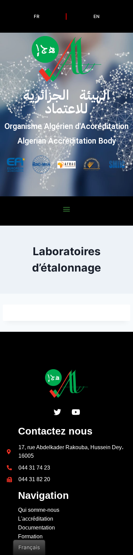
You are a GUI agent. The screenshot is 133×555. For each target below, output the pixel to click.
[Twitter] (57, 412)
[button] (66, 208)
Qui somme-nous (38, 510)
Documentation (36, 527)
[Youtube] (76, 412)
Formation (30, 536)
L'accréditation (35, 519)
